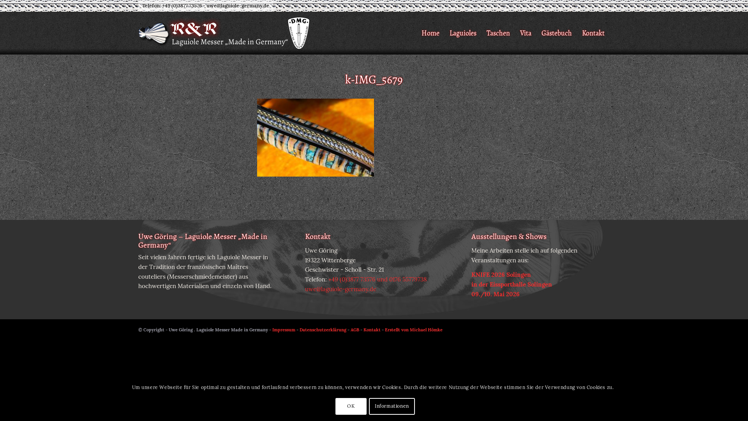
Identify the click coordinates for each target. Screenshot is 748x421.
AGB (355, 330)
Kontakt (372, 330)
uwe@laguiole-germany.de (237, 5)
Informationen (392, 406)
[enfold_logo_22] (224, 33)
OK (351, 406)
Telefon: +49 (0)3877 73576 (172, 5)
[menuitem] (430, 33)
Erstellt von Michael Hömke (414, 330)
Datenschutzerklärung (323, 330)
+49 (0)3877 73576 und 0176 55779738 (377, 279)
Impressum (283, 330)
